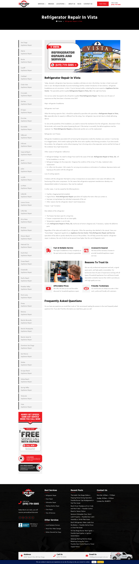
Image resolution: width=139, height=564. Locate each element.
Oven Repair (49, 509)
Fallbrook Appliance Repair (26, 136)
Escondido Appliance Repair (26, 128)
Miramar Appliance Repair (26, 229)
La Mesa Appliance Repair (26, 187)
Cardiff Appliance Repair (26, 69)
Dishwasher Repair (51, 502)
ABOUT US (71, 4)
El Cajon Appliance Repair (26, 111)
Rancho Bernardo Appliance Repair (26, 321)
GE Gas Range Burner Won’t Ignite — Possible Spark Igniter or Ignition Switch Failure (82, 533)
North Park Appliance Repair (26, 254)
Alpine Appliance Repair (26, 52)
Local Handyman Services (53, 525)
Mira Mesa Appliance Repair (26, 220)
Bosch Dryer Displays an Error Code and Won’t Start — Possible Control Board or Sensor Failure (82, 508)
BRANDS (51, 4)
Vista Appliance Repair (26, 405)
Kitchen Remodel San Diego (53, 532)
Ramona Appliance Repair (26, 313)
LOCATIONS (60, 4)
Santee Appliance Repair (26, 363)
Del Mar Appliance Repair (26, 102)
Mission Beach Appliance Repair (26, 237)
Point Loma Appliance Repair (26, 296)
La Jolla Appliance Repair (26, 178)
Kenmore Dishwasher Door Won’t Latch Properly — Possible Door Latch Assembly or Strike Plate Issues (82, 516)
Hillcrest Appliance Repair (26, 145)
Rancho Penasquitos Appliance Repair (27, 330)
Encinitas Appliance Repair (26, 119)
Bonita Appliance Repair (26, 60)
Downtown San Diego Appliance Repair (27, 346)
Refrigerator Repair (51, 495)
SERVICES (41, 4)
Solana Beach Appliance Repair (26, 380)
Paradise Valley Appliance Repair (26, 288)
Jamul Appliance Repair (26, 161)
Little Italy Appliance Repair (26, 212)
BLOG (79, 4)
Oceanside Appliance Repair (26, 271)
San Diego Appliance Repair (26, 44)
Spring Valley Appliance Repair (26, 388)
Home (60, 21)
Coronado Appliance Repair (26, 94)
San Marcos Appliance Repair (26, 355)
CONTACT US (88, 4)
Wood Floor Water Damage (53, 529)
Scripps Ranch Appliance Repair (26, 372)
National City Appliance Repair (26, 245)
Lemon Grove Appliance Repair (26, 203)
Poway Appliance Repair (26, 304)
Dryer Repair (49, 499)
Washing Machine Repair (52, 506)
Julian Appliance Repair (26, 170)
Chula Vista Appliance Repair (26, 86)
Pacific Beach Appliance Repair (26, 279)
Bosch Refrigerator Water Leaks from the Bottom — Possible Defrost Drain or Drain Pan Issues (82, 525)
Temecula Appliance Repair (26, 397)
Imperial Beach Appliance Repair (26, 153)
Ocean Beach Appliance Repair (26, 262)
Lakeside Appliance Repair (26, 195)
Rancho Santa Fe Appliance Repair (26, 338)
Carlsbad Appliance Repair (26, 77)
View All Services (50, 513)
